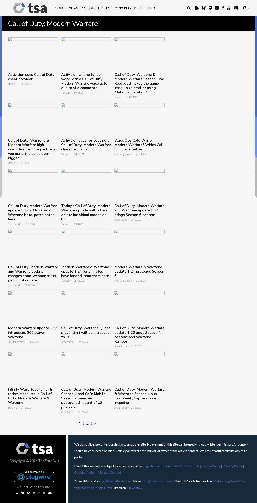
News (59, 8)
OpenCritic (237, 481)
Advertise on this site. (34, 487)
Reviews (71, 8)
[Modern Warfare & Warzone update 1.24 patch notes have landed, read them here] (86, 245)
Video (138, 8)
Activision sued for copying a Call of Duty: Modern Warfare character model (86, 145)
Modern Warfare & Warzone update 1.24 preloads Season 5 (139, 271)
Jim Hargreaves (123, 154)
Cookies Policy (84, 472)
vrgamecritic (83, 488)
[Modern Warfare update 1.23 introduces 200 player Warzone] (33, 306)
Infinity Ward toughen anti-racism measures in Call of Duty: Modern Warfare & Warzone (30, 396)
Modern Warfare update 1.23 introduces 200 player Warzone (32, 332)
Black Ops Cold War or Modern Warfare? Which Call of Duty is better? (139, 145)
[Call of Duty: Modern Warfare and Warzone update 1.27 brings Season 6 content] (139, 184)
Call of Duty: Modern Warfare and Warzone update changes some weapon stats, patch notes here (33, 274)
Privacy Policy (233, 466)
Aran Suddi (14, 224)
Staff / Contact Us (186, 466)
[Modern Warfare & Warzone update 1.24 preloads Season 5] (139, 245)
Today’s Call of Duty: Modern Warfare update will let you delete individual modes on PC (85, 212)
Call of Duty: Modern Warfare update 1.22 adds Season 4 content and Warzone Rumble (139, 335)
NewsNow (134, 488)
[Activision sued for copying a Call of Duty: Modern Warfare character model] (86, 118)
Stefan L (12, 84)
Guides (150, 8)
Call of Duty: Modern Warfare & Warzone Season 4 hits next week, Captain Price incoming (139, 396)
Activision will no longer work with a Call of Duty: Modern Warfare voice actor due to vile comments (85, 81)
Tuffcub (65, 92)
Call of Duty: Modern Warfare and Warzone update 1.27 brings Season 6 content (139, 210)
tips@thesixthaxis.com (158, 481)
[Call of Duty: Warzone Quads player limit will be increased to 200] (86, 306)
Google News (102, 488)
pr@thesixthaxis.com (116, 481)
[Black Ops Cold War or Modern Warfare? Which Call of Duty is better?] (139, 118)
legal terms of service (158, 466)
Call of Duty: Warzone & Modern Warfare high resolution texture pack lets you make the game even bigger (31, 149)
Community (123, 8)
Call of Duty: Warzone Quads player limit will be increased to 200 (85, 332)
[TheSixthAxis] (30, 13)
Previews (88, 8)
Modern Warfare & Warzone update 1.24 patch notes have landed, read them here (85, 271)
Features (105, 8)
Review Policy (211, 466)
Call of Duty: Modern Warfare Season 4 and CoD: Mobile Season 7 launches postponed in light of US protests (86, 398)
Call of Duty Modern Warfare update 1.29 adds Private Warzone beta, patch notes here (32, 212)
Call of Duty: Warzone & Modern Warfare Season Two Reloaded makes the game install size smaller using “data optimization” (139, 83)
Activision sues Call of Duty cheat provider (31, 76)
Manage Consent (109, 472)
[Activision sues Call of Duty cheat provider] (33, 52)
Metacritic (220, 481)
